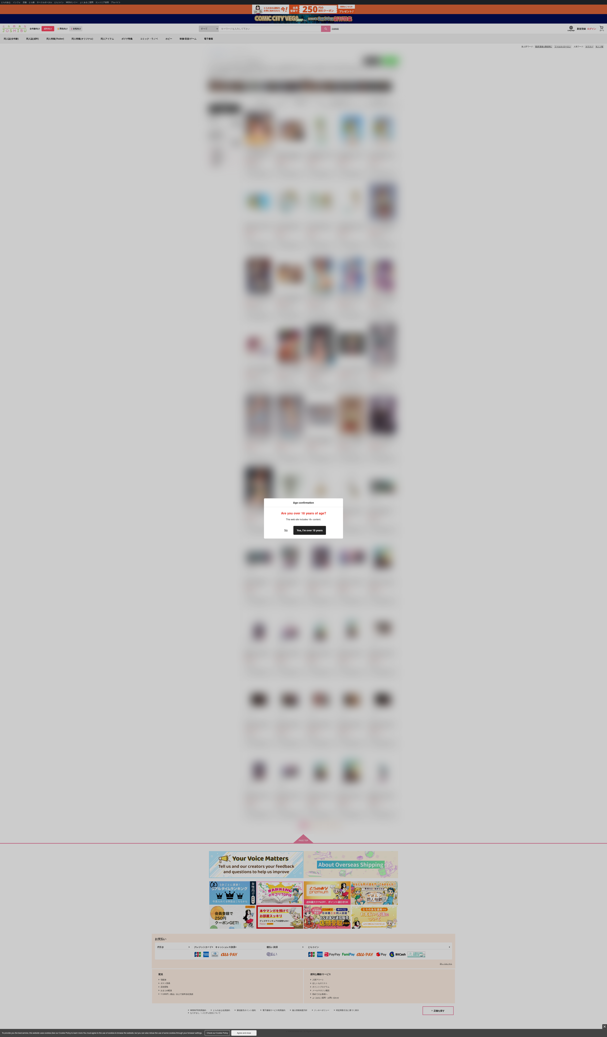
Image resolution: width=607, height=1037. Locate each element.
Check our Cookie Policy (217, 1032)
